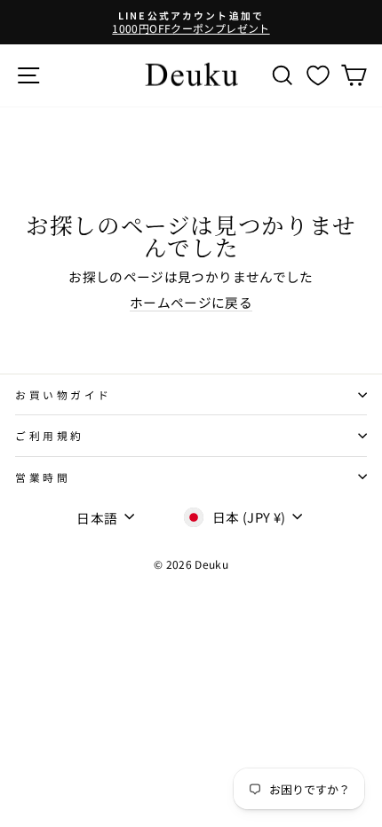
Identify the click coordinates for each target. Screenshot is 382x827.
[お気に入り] (318, 75)
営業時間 (42, 476)
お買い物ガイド (63, 394)
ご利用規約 (49, 435)
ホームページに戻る (191, 302)
